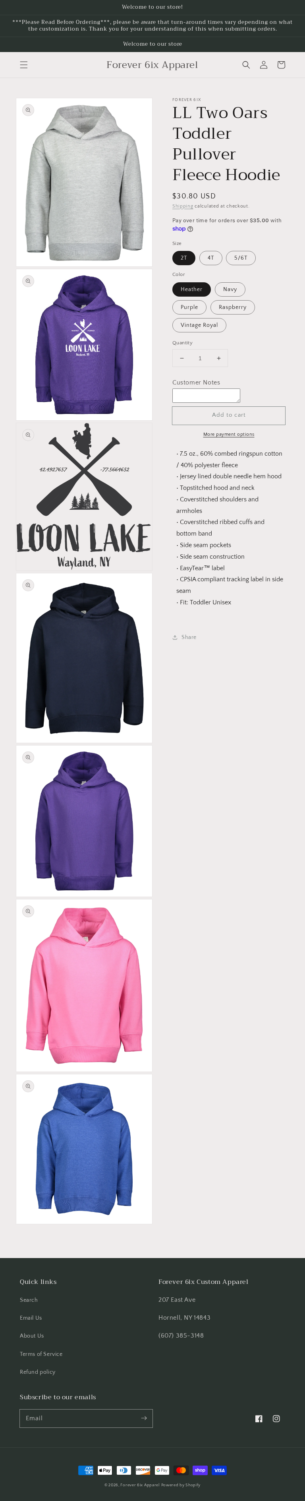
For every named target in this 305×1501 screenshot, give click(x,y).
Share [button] (189, 637)
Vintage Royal (199, 325)
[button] (24, 65)
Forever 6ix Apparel (139, 1485)
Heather (192, 289)
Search (29, 1300)
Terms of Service (41, 1354)
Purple (189, 307)
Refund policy (38, 1372)
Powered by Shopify (181, 1485)
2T (184, 258)
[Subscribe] (143, 1418)
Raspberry (233, 307)
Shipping (182, 206)
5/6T (240, 258)
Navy (230, 289)
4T (211, 258)
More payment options (229, 434)
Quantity (182, 343)
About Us (32, 1336)
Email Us (31, 1318)
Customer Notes (196, 382)
